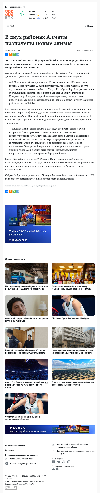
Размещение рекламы (15, 445)
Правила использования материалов (21, 455)
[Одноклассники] (10, 54)
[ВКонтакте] (6, 54)
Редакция (9, 450)
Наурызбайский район (47, 185)
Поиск (90, 26)
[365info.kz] (12, 14)
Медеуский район (30, 185)
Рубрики (13, 26)
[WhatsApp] (14, 54)
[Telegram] (17, 54)
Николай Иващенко (84, 50)
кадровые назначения (14, 185)
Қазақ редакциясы (13, 7)
